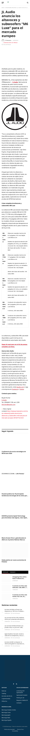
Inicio (3, 7)
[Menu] (3, 3)
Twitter (22, 389)
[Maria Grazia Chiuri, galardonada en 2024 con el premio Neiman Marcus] (15, 528)
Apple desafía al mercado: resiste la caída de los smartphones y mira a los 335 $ (15, 635)
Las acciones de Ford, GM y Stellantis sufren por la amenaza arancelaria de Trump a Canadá (15, 619)
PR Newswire (8, 40)
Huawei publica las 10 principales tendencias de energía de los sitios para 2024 (15, 495)
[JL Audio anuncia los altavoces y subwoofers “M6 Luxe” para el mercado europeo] (15, 56)
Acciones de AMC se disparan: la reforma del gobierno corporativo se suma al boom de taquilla (14, 643)
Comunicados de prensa (10, 7)
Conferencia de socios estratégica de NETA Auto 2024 (14, 452)
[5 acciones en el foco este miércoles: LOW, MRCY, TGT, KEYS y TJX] (6, 588)
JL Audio (15, 82)
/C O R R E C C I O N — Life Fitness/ (13, 474)
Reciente (12, 572)
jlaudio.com (20, 387)
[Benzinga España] (15, 2)
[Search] (27, 2)
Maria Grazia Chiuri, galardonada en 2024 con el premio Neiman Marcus (14, 539)
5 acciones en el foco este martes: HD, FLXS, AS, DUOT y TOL (19, 596)
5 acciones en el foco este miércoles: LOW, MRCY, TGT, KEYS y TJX (20, 587)
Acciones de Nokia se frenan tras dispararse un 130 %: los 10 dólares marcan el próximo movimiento (14, 611)
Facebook (15, 389)
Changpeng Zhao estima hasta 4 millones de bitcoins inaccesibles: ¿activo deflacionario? (19, 579)
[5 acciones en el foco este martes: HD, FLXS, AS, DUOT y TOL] (6, 597)
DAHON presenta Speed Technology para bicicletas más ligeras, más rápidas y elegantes (15, 517)
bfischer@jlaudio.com (8, 404)
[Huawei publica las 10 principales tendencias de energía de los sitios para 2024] (15, 484)
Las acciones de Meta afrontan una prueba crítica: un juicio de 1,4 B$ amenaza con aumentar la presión (14, 627)
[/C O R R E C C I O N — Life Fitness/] (15, 464)
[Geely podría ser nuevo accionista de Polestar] (15, 550)
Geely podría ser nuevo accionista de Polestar (14, 561)
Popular (5, 572)
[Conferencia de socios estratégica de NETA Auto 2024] (15, 441)
